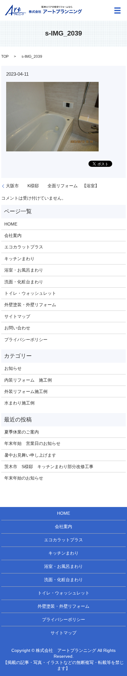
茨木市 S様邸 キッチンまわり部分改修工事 (48, 466)
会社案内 (13, 235)
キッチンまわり (19, 258)
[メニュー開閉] (117, 10)
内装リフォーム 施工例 (28, 380)
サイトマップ (17, 316)
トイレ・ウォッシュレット (30, 293)
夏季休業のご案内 (21, 431)
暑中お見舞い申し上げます (30, 455)
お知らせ (13, 368)
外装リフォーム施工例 (25, 391)
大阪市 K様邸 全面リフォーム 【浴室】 (52, 185)
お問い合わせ (17, 327)
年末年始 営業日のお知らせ (32, 443)
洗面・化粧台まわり (23, 281)
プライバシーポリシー (25, 339)
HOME (10, 224)
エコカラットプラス (23, 246)
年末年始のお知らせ (23, 477)
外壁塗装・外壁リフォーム (30, 304)
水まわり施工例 (19, 402)
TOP (5, 56)
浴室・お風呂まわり (23, 270)
